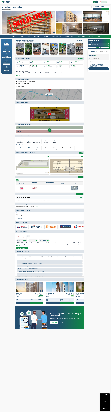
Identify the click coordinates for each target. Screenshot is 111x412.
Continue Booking (99, 68)
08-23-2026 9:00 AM (95, 58)
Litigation (91, 36)
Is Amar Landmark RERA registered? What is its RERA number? (30, 263)
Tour (98, 9)
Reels (96, 2)
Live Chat (105, 9)
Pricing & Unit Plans (69, 36)
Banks (99, 36)
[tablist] (98, 52)
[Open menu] (109, 2)
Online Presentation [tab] (104, 51)
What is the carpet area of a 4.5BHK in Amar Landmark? (29, 273)
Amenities (46, 36)
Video (29, 36)
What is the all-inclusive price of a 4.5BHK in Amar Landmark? (30, 276)
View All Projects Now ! (22, 248)
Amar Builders (6, 9)
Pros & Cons (36, 36)
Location (21, 36)
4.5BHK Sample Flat (20, 105)
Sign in (103, 2)
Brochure (80, 58)
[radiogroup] (98, 62)
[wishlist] (53, 12)
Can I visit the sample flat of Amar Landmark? (27, 254)
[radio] (88, 61)
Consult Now (54, 322)
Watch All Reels (79, 40)
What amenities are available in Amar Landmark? (28, 268)
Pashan (11, 9)
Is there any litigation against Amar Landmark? (27, 266)
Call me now (98, 47)
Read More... (18, 75)
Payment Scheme (81, 36)
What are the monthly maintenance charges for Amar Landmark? (31, 271)
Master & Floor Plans (56, 36)
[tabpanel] (98, 65)
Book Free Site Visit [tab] (93, 51)
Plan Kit (81, 152)
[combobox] (103, 55)
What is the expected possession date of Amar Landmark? (30, 260)
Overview (13, 36)
